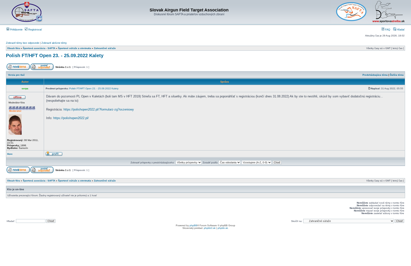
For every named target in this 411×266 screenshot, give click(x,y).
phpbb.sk (223, 228)
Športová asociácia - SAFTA (39, 48)
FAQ (387, 29)
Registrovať (35, 29)
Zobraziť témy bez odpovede (22, 42)
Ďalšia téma (397, 75)
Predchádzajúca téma (375, 75)
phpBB (193, 225)
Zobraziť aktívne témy (54, 42)
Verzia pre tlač (16, 75)
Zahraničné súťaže (105, 48)
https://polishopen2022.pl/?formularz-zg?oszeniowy (99, 109)
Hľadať (400, 29)
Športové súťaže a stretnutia (74, 48)
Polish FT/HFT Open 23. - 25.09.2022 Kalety (54, 55)
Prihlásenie (16, 29)
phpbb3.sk (209, 228)
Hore (10, 154)
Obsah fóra (13, 48)
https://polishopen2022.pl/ (71, 118)
